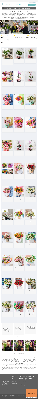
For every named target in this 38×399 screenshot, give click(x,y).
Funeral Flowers (17, 8)
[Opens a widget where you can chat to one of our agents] (32, 394)
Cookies (12, 384)
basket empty (33, 5)
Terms (35, 0)
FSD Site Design (7, 395)
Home (3, 8)
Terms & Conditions (14, 383)
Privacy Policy (13, 385)
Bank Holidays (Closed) (23, 385)
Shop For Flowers (8, 8)
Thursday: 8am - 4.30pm (23, 382)
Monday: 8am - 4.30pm (23, 378)
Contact (29, 0)
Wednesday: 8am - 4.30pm (23, 381)
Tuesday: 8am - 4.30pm (23, 379)
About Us (12, 380)
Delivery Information (26, 8)
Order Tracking (13, 381)
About (32, 0)
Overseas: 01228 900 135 (32, 385)
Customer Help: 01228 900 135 (32, 383)
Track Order (25, 0)
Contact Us (12, 382)
